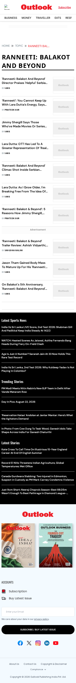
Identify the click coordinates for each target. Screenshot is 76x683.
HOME (6, 46)
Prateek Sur (12, 109)
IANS (7, 88)
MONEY (26, 17)
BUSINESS (10, 17)
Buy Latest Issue (20, 598)
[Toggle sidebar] (9, 7)
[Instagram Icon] (38, 643)
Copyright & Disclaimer (54, 664)
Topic (19, 46)
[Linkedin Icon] (47, 643)
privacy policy (41, 619)
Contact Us (30, 664)
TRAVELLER (43, 17)
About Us (14, 664)
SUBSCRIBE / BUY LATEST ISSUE (38, 629)
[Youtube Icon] (56, 643)
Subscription (18, 591)
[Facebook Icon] (20, 643)
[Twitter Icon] (29, 643)
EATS (58, 17)
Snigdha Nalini (14, 250)
